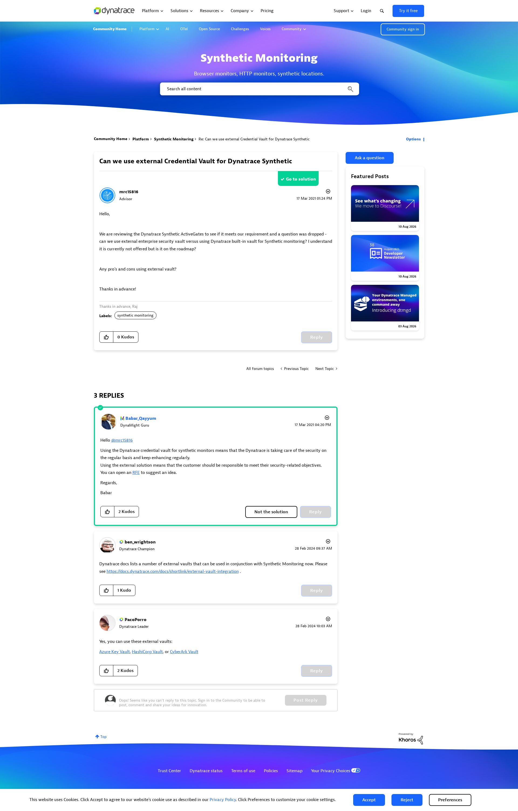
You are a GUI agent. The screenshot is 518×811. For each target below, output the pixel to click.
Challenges (240, 29)
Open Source (209, 29)
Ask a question (369, 158)
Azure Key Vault (114, 651)
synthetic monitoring (135, 315)
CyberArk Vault (184, 651)
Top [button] (103, 736)
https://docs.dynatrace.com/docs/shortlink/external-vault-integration (173, 571)
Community (292, 29)
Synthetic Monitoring (173, 139)
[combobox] (259, 88)
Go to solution (301, 179)
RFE (136, 472)
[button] (369, 800)
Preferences (450, 800)
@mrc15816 (122, 440)
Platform (147, 29)
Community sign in (403, 29)
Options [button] (413, 139)
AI (167, 29)
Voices (265, 29)
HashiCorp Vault (147, 651)
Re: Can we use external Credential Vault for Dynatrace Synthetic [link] (254, 139)
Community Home (110, 29)
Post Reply (306, 700)
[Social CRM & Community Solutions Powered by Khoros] (411, 738)
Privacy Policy (223, 799)
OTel (184, 29)
